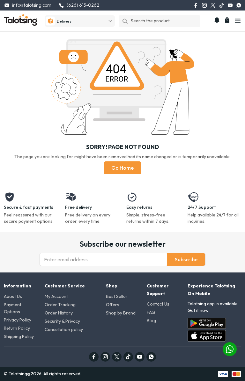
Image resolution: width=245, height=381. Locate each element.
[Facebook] (195, 5)
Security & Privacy (62, 321)
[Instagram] (204, 5)
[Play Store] (207, 323)
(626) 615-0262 (83, 5)
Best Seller (117, 296)
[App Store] (207, 336)
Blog (151, 320)
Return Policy (17, 328)
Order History (59, 313)
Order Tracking (60, 304)
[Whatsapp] (238, 5)
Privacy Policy (17, 320)
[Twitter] (213, 5)
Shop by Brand (121, 313)
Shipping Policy (19, 336)
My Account (56, 296)
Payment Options (12, 308)
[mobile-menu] (237, 21)
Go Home (122, 168)
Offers (112, 304)
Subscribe (186, 259)
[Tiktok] (221, 5)
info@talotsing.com (31, 5)
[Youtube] (230, 5)
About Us (13, 296)
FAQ (151, 312)
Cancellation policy (64, 329)
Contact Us (158, 304)
